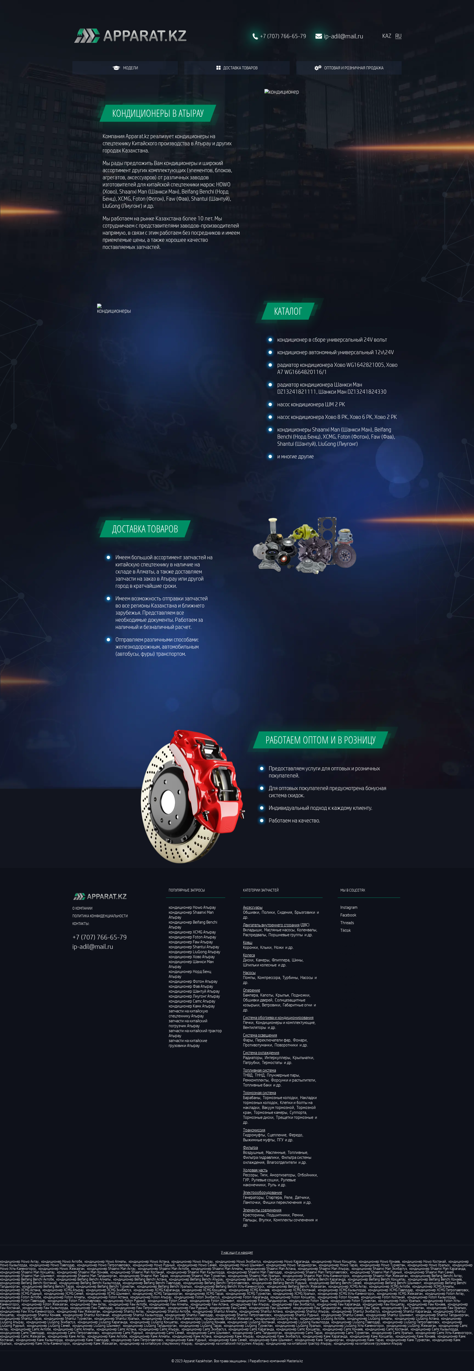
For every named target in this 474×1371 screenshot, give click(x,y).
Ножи (279, 947)
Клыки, (266, 947)
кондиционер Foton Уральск (399, 1300)
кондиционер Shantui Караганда (406, 1311)
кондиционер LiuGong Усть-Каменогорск (353, 1325)
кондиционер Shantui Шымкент (389, 1314)
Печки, (249, 1022)
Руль (272, 1184)
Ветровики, (272, 1004)
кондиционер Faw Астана (209, 1304)
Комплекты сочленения (294, 1219)
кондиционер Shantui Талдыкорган (442, 1314)
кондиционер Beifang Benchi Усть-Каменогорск (229, 1286)
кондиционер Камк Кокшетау (371, 1336)
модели (130, 67)
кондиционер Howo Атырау (192, 1261)
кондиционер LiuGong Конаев (202, 1321)
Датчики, (303, 1197)
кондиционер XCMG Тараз (204, 1293)
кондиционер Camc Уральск (392, 1332)
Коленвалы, (307, 929)
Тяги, (264, 1174)
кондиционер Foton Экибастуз (196, 1297)
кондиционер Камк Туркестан (408, 1339)
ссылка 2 (348, 945)
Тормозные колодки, (281, 1097)
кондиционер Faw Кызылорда (45, 1307)
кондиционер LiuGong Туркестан (248, 1325)
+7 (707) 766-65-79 (283, 36)
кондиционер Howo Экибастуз (238, 1261)
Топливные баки (257, 1085)
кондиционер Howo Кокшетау (334, 1261)
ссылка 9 (348, 999)
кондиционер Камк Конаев (415, 1336)
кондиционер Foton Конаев (338, 1297)
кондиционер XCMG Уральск (294, 1293)
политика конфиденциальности (100, 915)
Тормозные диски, (259, 1117)
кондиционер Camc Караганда (251, 1329)
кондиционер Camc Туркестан (347, 1332)
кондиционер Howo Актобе (61, 1261)
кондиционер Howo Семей (197, 1264)
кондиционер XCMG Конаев (249, 1289)
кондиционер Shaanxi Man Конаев (82, 1272)
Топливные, (298, 1152)
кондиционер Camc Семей (164, 1332)
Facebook (348, 915)
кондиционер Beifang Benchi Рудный (279, 1282)
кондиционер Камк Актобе (107, 1336)
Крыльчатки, (304, 1057)
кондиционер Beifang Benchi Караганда (315, 1279)
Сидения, (285, 912)
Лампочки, (252, 1202)
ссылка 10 (349, 1007)
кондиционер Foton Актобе (20, 1297)
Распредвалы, (255, 934)
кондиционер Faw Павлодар (91, 1307)
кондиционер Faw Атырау (250, 1304)
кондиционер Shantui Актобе (168, 1311)
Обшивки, (252, 912)
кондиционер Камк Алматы (149, 1336)
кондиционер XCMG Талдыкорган (157, 1293)
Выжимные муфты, (259, 1139)
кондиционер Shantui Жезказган (228, 1318)
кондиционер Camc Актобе (31, 1329)
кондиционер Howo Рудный (154, 1264)
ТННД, (260, 1075)
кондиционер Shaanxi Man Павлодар (254, 1272)
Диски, (249, 960)
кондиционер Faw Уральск (446, 1307)
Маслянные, (276, 1152)
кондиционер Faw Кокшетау (384, 1304)
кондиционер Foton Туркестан (353, 1300)
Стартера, (274, 1197)
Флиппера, (281, 960)
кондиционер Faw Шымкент (270, 1307)
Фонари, (300, 1040)
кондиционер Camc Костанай (386, 1329)
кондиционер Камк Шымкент (270, 1339)
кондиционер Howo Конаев (379, 1261)
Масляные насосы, (280, 929)
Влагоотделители (282, 1162)
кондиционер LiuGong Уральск (298, 1325)
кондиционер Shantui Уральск (116, 1318)
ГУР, (247, 1179)
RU (398, 36)
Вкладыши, (253, 929)
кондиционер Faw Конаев (426, 1304)
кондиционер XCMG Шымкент (108, 1293)
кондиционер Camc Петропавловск (73, 1332)
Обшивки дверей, (258, 1000)
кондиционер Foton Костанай (383, 1297)
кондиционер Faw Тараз (361, 1307)
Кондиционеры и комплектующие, (286, 1022)
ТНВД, (248, 1075)
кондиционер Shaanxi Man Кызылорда (195, 1272)
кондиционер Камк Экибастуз (278, 1336)
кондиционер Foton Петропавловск (74, 1300)
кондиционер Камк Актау (66, 1336)
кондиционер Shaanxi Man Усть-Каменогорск (316, 1275)
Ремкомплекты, (256, 1080)
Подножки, (301, 995)
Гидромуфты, (255, 1134)
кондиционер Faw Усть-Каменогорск (27, 1311)
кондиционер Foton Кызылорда (431, 1297)
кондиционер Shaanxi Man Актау (111, 1268)
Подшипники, (279, 1214)
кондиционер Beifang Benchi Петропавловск (216, 1282)
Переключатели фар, (273, 1040)
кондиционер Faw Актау (88, 1304)
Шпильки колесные (260, 964)
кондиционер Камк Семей (228, 1339)
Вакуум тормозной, (279, 1107)
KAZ (386, 36)
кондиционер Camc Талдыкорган (257, 1332)
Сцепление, (277, 1134)
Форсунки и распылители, (294, 1080)
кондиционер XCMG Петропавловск (442, 1289)
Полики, (269, 912)
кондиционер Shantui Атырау (307, 1311)
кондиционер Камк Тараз (364, 1339)
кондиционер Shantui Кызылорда (137, 1314)
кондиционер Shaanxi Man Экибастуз (379, 1268)
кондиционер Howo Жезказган (61, 1268)
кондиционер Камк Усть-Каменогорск (42, 1343)
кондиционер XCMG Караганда (156, 1289)
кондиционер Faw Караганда (338, 1304)
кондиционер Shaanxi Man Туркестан (197, 1275)
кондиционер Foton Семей (167, 1300)
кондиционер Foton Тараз (308, 1300)
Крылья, (283, 995)
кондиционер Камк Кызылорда (39, 1339)
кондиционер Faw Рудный (187, 1307)
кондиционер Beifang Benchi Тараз (48, 1286)
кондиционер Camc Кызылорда (434, 1329)
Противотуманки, (258, 1045)
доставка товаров (240, 67)
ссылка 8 (348, 991)
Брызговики (305, 912)
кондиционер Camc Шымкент (208, 1332)
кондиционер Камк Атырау (234, 1336)
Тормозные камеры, (271, 1112)
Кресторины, (254, 1214)
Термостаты (272, 1062)
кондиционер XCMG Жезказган (400, 1293)
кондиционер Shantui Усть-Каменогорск (172, 1318)
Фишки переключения (283, 1202)
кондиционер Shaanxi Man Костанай (137, 1272)
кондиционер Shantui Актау (123, 1311)
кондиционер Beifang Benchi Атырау (196, 1279)
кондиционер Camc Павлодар (22, 1332)
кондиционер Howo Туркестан (382, 1264)
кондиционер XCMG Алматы (433, 1286)
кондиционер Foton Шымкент (212, 1300)
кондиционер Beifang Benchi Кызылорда (89, 1282)
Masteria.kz (295, 1360)
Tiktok (345, 930)
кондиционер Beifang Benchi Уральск (164, 1286)
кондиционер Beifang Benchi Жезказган (296, 1286)
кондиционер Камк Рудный (186, 1339)
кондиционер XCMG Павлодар (390, 1289)
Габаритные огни (298, 1004)
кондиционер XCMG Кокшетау (204, 1289)
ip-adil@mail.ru (343, 36)
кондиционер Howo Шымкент (241, 1264)
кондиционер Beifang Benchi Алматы (83, 1279)
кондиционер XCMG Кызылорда (342, 1289)
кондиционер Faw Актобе (128, 1304)
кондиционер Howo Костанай (424, 1261)
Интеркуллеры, (278, 1057)
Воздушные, (254, 1152)
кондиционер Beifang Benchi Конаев (435, 1279)
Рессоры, (251, 1174)
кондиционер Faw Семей (228, 1307)
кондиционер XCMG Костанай (293, 1289)
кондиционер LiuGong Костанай (251, 1321)
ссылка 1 (348, 938)
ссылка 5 (348, 968)
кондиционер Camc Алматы (73, 1329)
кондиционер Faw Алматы (168, 1304)
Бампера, (251, 995)
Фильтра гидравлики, (262, 1157)
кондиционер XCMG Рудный (21, 1293)
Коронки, (251, 947)
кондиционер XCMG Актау (347, 1286)
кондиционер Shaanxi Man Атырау (323, 1268)
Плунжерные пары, (284, 1075)
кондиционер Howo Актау (19, 1261)
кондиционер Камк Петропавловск (137, 1339)
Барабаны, (252, 1097)
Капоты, (267, 995)
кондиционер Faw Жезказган (78, 1311)
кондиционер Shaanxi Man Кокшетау (27, 1272)
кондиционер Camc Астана (116, 1329)
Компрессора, (270, 977)
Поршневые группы (286, 934)
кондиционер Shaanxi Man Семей (429, 1272)
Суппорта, (299, 1112)
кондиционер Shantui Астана (261, 1311)
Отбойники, (308, 1174)
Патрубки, (252, 1062)
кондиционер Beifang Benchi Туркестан (105, 1286)
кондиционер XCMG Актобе (389, 1286)
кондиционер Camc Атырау (159, 1329)
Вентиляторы (255, 1027)
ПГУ (280, 1139)
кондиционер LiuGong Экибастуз (50, 1321)
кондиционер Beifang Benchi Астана (140, 1279)
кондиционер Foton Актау (444, 1293)
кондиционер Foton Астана (108, 1297)
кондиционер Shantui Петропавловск (244, 1314)
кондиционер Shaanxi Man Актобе (163, 1268)
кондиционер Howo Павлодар (52, 1264)
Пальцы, (250, 1219)
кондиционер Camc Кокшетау (298, 1329)
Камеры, (263, 960)
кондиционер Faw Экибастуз (293, 1304)
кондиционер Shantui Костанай (86, 1314)
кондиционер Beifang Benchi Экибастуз (255, 1279)
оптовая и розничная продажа (353, 67)
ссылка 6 (348, 976)
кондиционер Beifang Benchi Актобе (27, 1279)
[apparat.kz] (130, 36)
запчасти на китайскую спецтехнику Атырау (188, 1013)
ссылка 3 (348, 953)
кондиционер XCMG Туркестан (248, 1293)
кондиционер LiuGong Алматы (369, 1318)
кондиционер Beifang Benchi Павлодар (152, 1282)
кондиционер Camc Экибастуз (204, 1329)
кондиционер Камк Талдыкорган (319, 1339)
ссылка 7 (348, 984)
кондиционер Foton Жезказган (45, 1304)
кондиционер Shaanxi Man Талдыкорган (87, 1275)
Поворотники (287, 1045)
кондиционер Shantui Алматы (215, 1311)
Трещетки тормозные (295, 1117)
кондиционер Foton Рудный (124, 1300)
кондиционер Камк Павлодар (87, 1339)
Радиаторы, (253, 1057)
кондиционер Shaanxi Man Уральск (254, 1275)
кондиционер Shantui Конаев (38, 1314)
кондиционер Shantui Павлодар (189, 1314)
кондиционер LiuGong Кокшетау (154, 1321)
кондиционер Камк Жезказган (94, 1343)
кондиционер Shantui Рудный (296, 1314)
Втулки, (266, 1219)
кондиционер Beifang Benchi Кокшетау (376, 1279)
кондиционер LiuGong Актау (276, 1318)
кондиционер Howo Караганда (286, 1261)
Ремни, (298, 1214)
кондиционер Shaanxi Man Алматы (217, 1268)
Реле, (289, 1197)
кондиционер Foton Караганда (245, 1297)
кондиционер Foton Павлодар (22, 1300)
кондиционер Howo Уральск (429, 1264)
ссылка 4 (348, 961)
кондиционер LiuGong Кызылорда (303, 1321)
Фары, (249, 1040)
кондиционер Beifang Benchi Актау (436, 1275)
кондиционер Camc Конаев (343, 1329)
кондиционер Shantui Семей (342, 1314)
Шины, (298, 960)
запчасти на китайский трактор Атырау (195, 1033)
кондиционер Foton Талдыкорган (262, 1300)
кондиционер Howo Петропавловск (103, 1264)
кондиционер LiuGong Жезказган (411, 1325)
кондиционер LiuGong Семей (48, 1325)
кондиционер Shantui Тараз (20, 1318)
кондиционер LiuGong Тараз (200, 1325)
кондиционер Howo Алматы (105, 1261)
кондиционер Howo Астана (149, 1261)
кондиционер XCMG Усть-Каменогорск (346, 1293)
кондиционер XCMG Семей (63, 1293)
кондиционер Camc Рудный (122, 1332)
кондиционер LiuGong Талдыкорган (150, 1325)
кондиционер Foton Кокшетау (292, 1297)
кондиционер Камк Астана (191, 1336)
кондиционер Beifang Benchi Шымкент (392, 1282)
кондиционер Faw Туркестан (403, 1307)
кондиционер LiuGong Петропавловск (411, 1321)
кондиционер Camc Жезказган (22, 1336)
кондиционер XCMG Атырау (63, 1289)
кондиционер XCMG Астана (20, 1289)
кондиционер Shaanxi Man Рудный (376, 1272)
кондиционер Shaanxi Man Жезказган (380, 1275)
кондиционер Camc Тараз (303, 1332)
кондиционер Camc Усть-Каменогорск (444, 1332)
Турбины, (291, 977)
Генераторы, (254, 1197)
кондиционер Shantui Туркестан (68, 1318)
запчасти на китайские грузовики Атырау (188, 1043)
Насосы (307, 977)
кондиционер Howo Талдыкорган (291, 1264)
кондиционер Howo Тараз (338, 1264)
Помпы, (250, 977)
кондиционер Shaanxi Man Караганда (437, 1268)
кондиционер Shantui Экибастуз (356, 1311)
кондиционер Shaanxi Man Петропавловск (316, 1272)
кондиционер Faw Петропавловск (140, 1307)
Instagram (348, 907)
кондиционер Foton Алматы (64, 1297)
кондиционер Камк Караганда (325, 1336)
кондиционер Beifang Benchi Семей (335, 1282)
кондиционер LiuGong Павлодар (355, 1321)
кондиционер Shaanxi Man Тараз (143, 1275)
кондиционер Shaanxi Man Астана (270, 1268)
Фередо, (296, 1134)
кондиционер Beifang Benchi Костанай (28, 1282)
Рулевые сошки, (266, 1179)
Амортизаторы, (283, 1174)
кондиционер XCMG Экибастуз (108, 1289)
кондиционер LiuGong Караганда (102, 1321)
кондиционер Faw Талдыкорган (317, 1307)
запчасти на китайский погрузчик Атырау (188, 1023)
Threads (347, 922)
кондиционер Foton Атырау (151, 1297)
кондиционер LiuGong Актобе (322, 1318)
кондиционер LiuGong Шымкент (96, 1325)
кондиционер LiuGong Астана (417, 1318)
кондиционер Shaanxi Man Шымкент (27, 1275)
